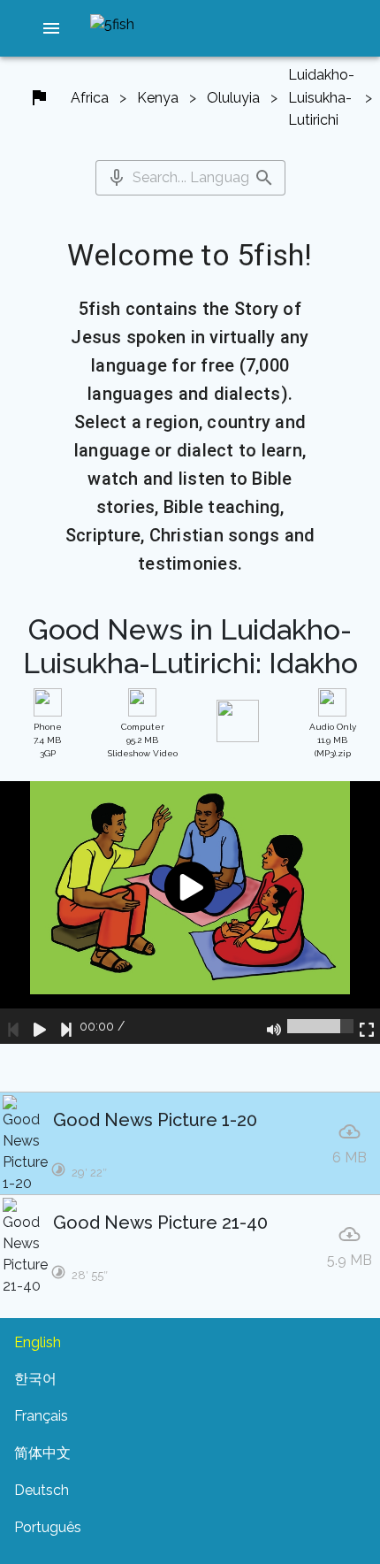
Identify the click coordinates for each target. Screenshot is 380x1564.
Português (47, 1527)
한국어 (35, 1378)
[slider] (320, 1026)
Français (41, 1415)
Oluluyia (233, 97)
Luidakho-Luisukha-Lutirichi (321, 97)
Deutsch (41, 1490)
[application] (190, 913)
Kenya (158, 97)
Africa (90, 97)
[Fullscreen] (366, 1026)
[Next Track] (66, 1026)
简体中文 (42, 1453)
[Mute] (274, 1026)
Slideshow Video (143, 740)
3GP (48, 740)
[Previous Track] (13, 1026)
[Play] (40, 1026)
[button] (51, 28)
